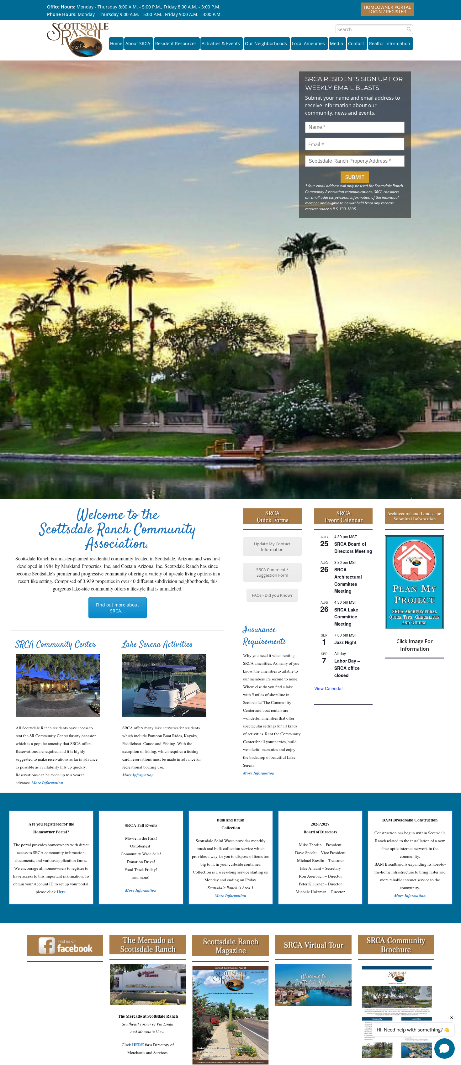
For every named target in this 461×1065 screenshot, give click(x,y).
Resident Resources (176, 43)
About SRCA (137, 43)
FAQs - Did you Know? (272, 595)
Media (336, 43)
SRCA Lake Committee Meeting (346, 616)
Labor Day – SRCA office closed (347, 668)
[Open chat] (444, 1048)
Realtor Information (389, 43)
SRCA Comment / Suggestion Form (272, 572)
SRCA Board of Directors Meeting (353, 547)
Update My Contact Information (272, 546)
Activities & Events (221, 43)
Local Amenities (308, 43)
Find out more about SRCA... (117, 608)
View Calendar (328, 688)
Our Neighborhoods (266, 43)
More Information (138, 775)
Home (116, 43)
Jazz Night (345, 642)
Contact (356, 43)
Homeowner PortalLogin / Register (387, 9)
